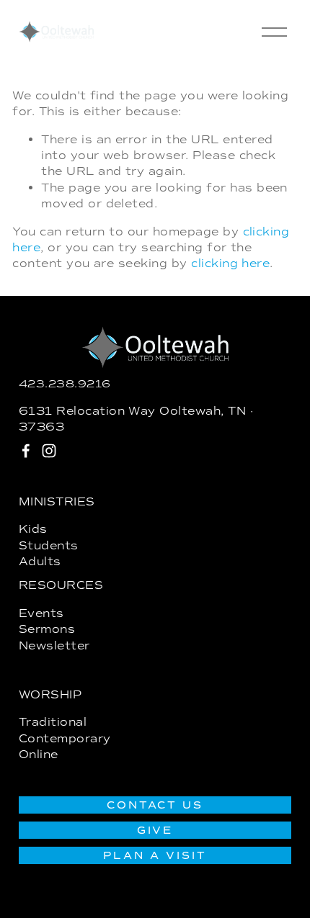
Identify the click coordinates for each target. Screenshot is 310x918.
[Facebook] (26, 451)
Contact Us (155, 804)
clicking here (230, 263)
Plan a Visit (155, 855)
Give (155, 830)
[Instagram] (49, 451)
